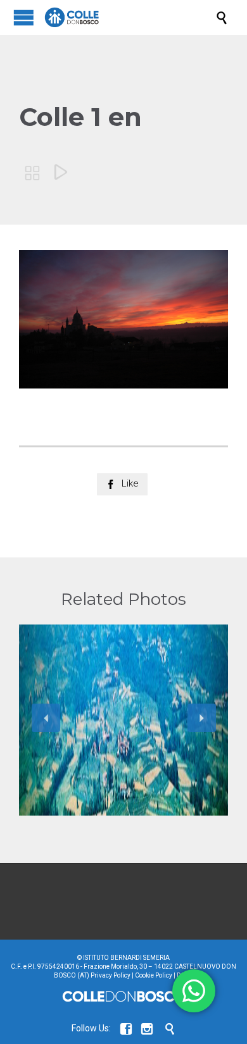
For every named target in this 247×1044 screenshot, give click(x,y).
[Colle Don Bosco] (129, 17)
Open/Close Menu (24, 17)
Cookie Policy (153, 975)
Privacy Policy (110, 975)
